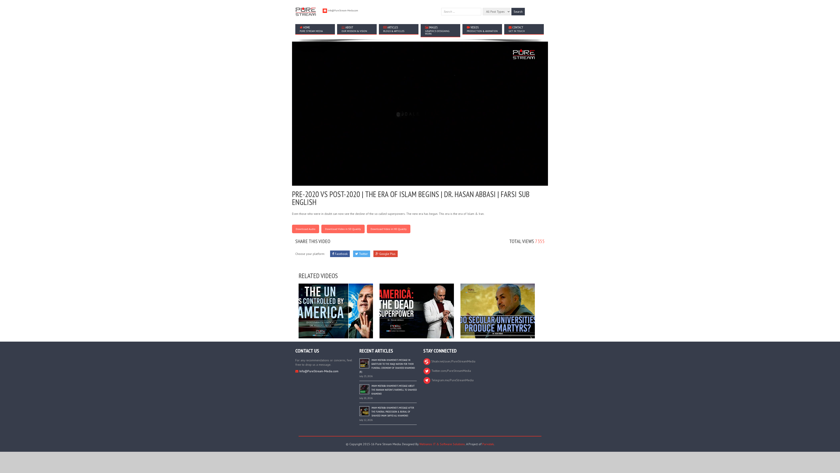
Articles (393, 29)
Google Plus (387, 254)
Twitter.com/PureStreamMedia (450, 371)
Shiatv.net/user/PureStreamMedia (452, 361)
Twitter (363, 254)
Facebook (341, 254)
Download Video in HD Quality (389, 229)
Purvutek (488, 444)
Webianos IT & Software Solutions (442, 444)
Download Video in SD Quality (343, 229)
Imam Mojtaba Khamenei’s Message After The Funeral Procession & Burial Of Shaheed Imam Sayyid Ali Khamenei (392, 411)
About (354, 29)
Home (311, 29)
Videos (482, 29)
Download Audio (305, 229)
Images (437, 30)
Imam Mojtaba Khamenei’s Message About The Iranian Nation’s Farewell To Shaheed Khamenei (394, 389)
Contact (517, 29)
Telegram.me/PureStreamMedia (452, 380)
